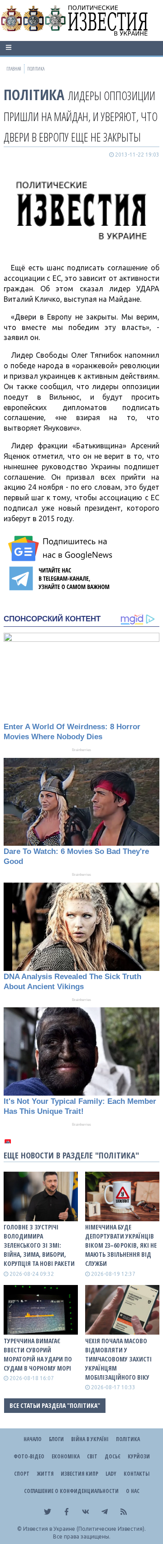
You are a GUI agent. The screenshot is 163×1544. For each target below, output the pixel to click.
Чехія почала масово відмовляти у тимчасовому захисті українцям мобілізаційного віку (118, 1358)
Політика (34, 94)
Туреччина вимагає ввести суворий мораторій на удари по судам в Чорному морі (38, 1354)
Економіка (66, 1456)
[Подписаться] (61, 548)
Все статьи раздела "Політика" (55, 1405)
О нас (132, 1491)
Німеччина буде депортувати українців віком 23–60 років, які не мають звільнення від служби (121, 1245)
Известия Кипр (79, 1474)
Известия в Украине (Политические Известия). (84, 1529)
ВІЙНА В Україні (90, 1439)
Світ (92, 1456)
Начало (33, 1439)
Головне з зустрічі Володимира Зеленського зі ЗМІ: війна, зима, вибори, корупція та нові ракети (39, 1245)
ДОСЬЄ (112, 1456)
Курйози (139, 1456)
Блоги (56, 1439)
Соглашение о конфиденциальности (71, 1491)
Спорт (21, 1474)
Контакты (136, 1474)
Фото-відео (29, 1456)
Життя (45, 1474)
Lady (110, 1474)
